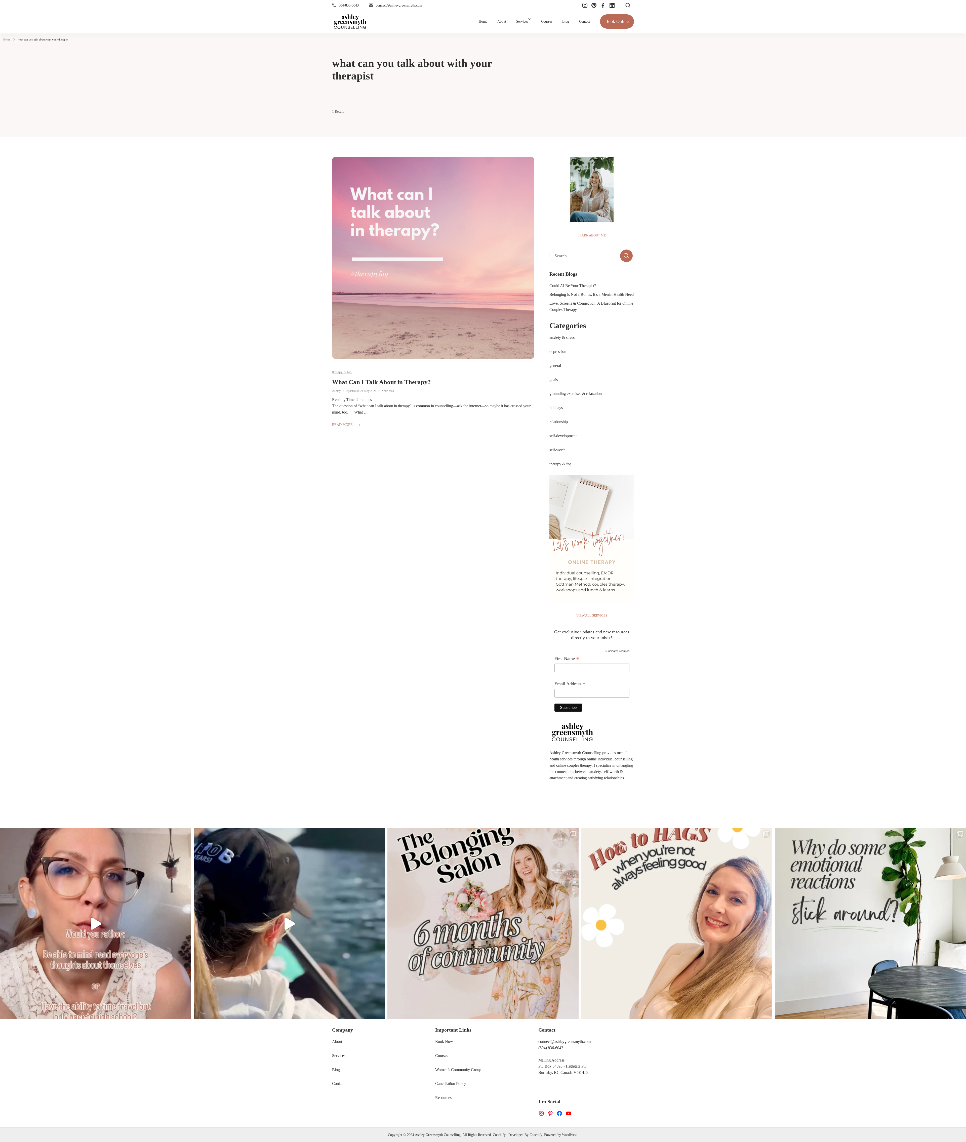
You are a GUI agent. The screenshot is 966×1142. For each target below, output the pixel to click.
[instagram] (584, 5)
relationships (559, 422)
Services (522, 21)
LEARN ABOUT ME (592, 235)
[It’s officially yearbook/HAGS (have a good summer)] (676, 923)
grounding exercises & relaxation (575, 393)
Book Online (617, 21)
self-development (563, 436)
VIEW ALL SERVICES (591, 615)
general (555, 365)
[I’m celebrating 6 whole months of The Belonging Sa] (483, 923)
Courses (546, 21)
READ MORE (342, 425)
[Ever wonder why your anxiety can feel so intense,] (870, 923)
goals (553, 380)
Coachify (536, 1135)
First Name (566, 659)
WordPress (569, 1135)
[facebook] (603, 5)
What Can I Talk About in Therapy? (381, 382)
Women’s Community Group (458, 1070)
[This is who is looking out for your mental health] (289, 923)
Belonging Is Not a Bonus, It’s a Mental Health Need (591, 294)
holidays (556, 407)
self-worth (557, 450)
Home (483, 21)
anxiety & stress (562, 337)
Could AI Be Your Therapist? (572, 285)
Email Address (570, 684)
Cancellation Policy (450, 1083)
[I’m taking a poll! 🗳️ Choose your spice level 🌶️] (95, 923)
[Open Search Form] (627, 5)
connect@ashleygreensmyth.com (399, 5)
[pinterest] (593, 5)
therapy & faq (342, 372)
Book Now (444, 1041)
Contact (584, 21)
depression (557, 351)
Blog (565, 21)
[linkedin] (612, 5)
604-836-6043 (349, 5)
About (501, 21)
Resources (443, 1097)
